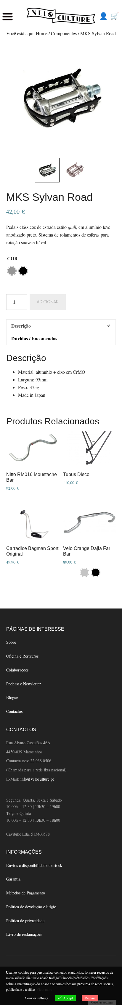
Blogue (12, 697)
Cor (12, 258)
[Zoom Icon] (61, 98)
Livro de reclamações (24, 934)
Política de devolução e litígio (31, 906)
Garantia (13, 879)
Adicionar (48, 302)
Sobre (11, 642)
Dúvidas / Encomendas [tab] (34, 338)
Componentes (64, 33)
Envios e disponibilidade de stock (34, 865)
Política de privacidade (25, 920)
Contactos (14, 711)
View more (44, 989)
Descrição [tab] (21, 325)
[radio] (11, 270)
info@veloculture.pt (37, 779)
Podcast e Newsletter (23, 684)
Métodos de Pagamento (25, 893)
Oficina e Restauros (22, 656)
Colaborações (17, 670)
